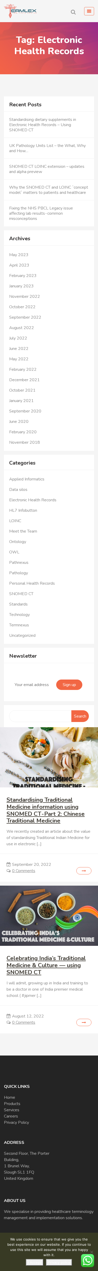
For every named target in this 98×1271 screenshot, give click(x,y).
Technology (19, 615)
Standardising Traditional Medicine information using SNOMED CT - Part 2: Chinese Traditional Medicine (46, 810)
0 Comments (23, 871)
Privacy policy (59, 1262)
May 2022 (18, 359)
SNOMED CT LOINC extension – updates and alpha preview (46, 169)
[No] (91, 1252)
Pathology (18, 573)
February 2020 (23, 432)
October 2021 (22, 390)
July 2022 (18, 338)
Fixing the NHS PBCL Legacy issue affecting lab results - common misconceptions (41, 213)
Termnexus (19, 625)
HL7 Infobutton (23, 510)
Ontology (17, 542)
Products (12, 1104)
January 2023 (21, 286)
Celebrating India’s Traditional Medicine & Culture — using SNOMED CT (46, 965)
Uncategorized (22, 635)
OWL (14, 552)
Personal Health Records (32, 583)
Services (11, 1110)
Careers (11, 1116)
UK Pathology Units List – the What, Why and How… (47, 148)
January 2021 (21, 401)
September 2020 (25, 411)
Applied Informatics (26, 479)
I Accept (34, 1262)
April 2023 (19, 265)
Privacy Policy (16, 1122)
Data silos (18, 489)
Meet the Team (23, 531)
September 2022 (25, 317)
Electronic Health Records (32, 500)
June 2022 (18, 348)
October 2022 (22, 307)
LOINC (15, 521)
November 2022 (24, 296)
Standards (18, 604)
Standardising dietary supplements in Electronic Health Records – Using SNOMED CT (42, 125)
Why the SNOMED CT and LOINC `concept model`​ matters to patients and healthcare (48, 189)
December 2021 (24, 380)
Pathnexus (18, 562)
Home (9, 1097)
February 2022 (23, 369)
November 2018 (24, 442)
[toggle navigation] (89, 11)
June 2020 (18, 421)
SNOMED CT (21, 594)
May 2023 (18, 255)
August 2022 (21, 328)
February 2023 (23, 276)
